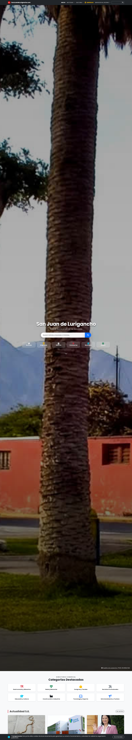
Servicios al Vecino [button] (102, 2)
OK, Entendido (118, 737)
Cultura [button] (79, 2)
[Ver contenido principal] (66, 354)
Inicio (63, 2)
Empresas (89, 2)
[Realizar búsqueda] (88, 335)
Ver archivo (119, 711)
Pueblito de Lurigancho (110, 668)
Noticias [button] (70, 2)
